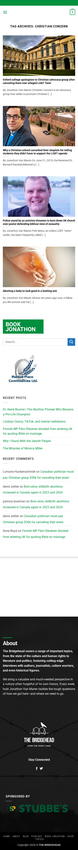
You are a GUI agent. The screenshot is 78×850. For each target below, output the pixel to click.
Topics (39, 839)
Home (6, 836)
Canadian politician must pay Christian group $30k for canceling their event (38, 474)
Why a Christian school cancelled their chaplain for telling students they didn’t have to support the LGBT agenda (37, 152)
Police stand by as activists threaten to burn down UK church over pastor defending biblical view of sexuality (39, 222)
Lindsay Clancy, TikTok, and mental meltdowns (34, 421)
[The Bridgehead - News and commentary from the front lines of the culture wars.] (39, 12)
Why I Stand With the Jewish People (27, 441)
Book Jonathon (55, 836)
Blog (26, 836)
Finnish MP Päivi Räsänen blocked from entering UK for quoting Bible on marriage (37, 431)
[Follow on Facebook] (36, 768)
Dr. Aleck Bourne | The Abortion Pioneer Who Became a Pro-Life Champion (38, 412)
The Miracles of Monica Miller (23, 448)
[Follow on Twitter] (41, 768)
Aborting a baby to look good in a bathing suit (30, 290)
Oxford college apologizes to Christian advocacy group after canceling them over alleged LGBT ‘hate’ (39, 81)
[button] (5, 12)
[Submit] (71, 342)
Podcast (36, 836)
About (16, 836)
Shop (70, 836)
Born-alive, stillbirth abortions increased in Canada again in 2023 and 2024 (33, 489)
